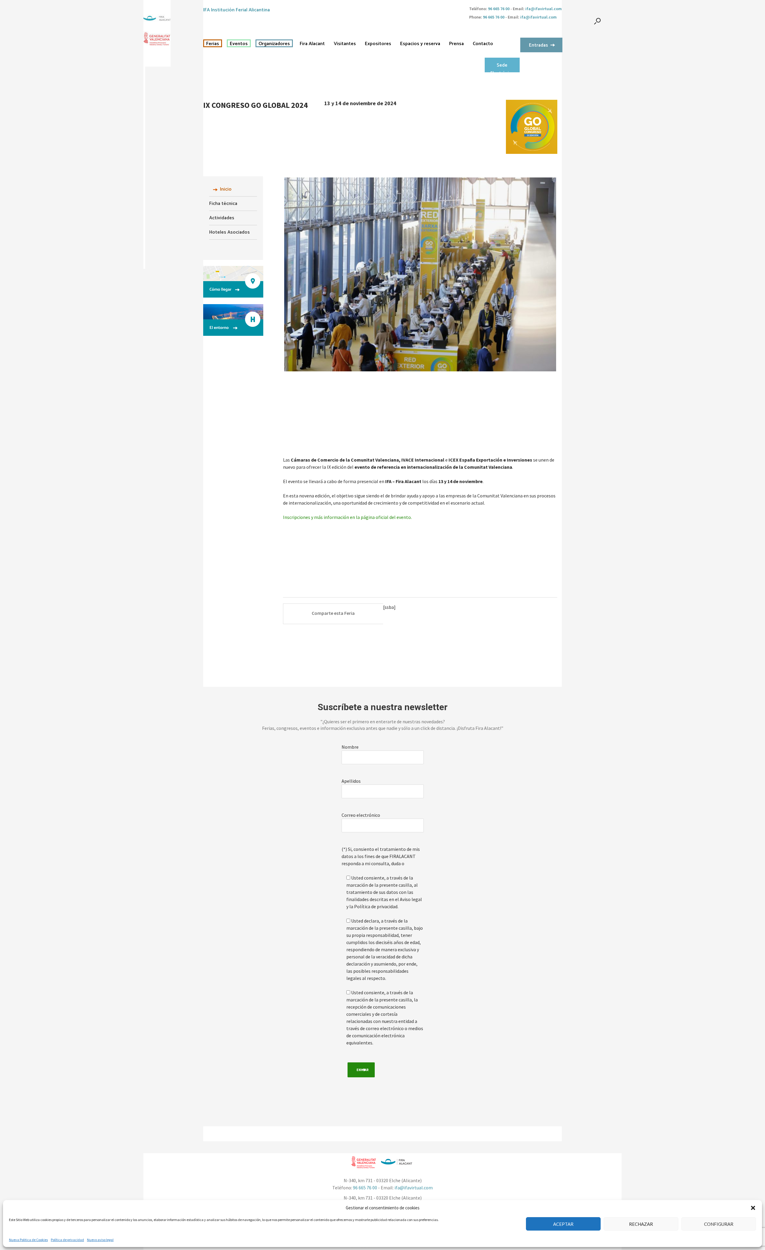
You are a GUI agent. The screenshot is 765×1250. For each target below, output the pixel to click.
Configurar (718, 1224)
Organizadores (274, 44)
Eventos (239, 44)
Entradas (538, 45)
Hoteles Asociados (229, 232)
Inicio (226, 189)
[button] (753, 1208)
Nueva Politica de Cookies (28, 1239)
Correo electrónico (361, 815)
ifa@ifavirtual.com (543, 8)
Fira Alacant (312, 44)
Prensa (456, 44)
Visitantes (345, 44)
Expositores (378, 44)
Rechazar (641, 1224)
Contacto (483, 44)
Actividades (221, 218)
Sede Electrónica (502, 67)
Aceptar (563, 1224)
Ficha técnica (223, 204)
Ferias (212, 44)
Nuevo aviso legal (100, 1239)
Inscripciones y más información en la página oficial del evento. (348, 517)
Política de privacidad (67, 1239)
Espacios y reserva (420, 44)
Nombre (350, 747)
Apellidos (351, 781)
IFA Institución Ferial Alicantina (236, 10)
